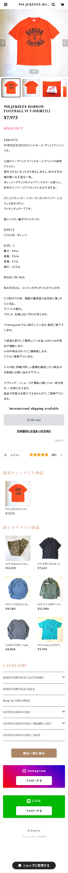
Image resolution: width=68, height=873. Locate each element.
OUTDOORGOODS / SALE (22, 735)
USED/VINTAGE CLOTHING (23, 677)
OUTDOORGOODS (16, 712)
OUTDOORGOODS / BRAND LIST (27, 723)
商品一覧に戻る (34, 753)
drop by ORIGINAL (16, 700)
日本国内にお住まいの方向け (34, 431)
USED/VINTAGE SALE (19, 689)
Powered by (30, 836)
